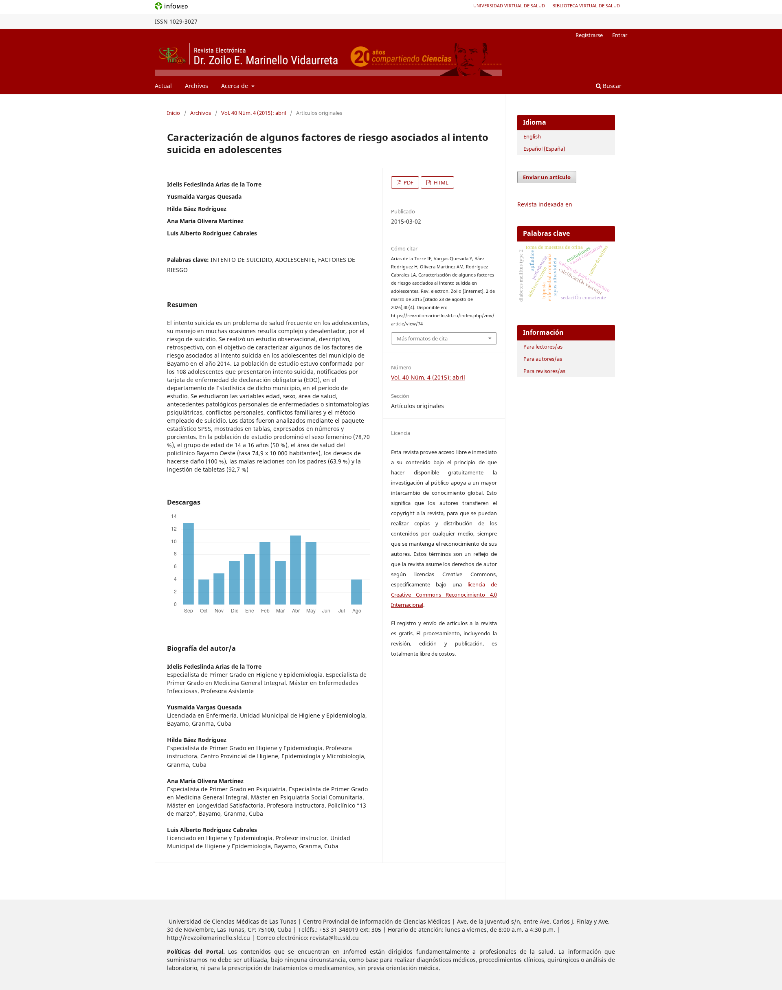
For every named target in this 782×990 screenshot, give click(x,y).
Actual (163, 86)
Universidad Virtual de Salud (509, 5)
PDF (407, 182)
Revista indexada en (544, 204)
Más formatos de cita (422, 338)
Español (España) (544, 148)
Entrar (619, 35)
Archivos (196, 86)
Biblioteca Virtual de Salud (586, 5)
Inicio (173, 112)
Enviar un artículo (547, 177)
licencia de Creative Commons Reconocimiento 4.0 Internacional (444, 594)
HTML (440, 182)
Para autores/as (542, 358)
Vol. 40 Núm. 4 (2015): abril (253, 112)
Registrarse (589, 35)
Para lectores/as (542, 346)
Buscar (611, 86)
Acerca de (235, 86)
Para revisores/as (544, 371)
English (532, 136)
